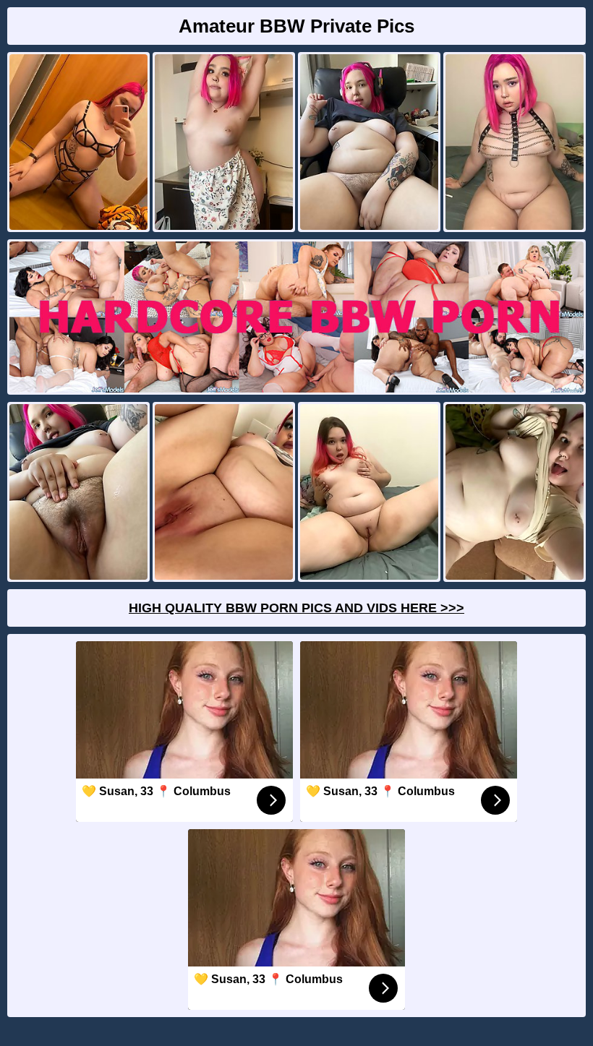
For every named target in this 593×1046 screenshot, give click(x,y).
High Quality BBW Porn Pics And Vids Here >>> (296, 608)
